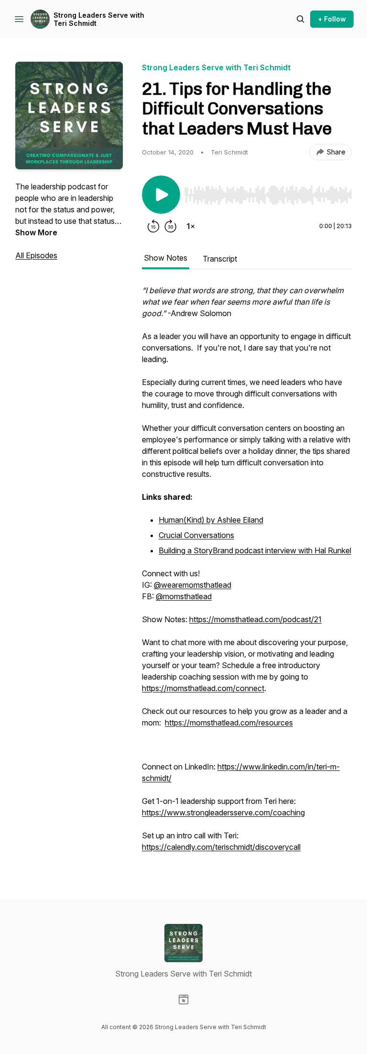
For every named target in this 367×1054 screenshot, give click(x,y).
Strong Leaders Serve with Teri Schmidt (99, 19)
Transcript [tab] (220, 259)
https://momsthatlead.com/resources (229, 722)
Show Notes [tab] (165, 258)
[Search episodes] (300, 19)
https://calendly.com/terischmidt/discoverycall (221, 847)
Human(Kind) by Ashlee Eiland (211, 520)
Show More (36, 232)
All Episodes (36, 255)
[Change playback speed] (190, 226)
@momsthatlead (184, 596)
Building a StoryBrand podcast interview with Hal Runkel (255, 550)
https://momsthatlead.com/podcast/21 (255, 619)
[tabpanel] (247, 573)
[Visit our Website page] (183, 999)
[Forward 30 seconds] (170, 226)
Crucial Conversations (196, 535)
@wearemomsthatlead (192, 585)
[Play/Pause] (161, 195)
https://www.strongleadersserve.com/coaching (223, 812)
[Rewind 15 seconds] (153, 226)
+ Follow (332, 19)
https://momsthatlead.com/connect (203, 688)
